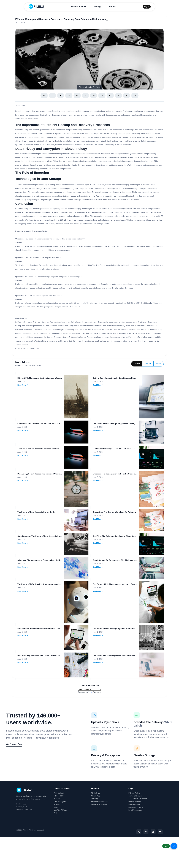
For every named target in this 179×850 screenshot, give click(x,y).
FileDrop (94, 799)
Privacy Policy (134, 793)
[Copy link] (118, 95)
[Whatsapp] (101, 95)
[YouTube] (160, 831)
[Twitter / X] (60, 95)
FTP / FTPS (59, 796)
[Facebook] (52, 95)
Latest (158, 364)
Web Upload (59, 793)
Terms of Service (135, 796)
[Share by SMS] (77, 95)
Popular (148, 364)
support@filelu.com (24, 809)
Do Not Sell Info (134, 802)
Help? (166, 846)
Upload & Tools (78, 7)
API (55, 813)
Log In (146, 7)
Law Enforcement (135, 810)
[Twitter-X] (138, 831)
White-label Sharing (99, 804)
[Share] (44, 95)
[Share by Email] (68, 95)
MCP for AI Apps (60, 810)
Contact (112, 7)
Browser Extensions (99, 802)
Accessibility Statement (137, 799)
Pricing (97, 7)
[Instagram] (153, 831)
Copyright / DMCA (135, 807)
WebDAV (57, 799)
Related (137, 364)
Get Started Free (14, 744)
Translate (97, 692)
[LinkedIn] (110, 95)
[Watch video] (126, 95)
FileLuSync (95, 793)
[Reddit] (93, 95)
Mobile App (95, 796)
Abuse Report (134, 804)
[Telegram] (85, 95)
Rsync (56, 807)
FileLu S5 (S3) (60, 802)
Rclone (56, 804)
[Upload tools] (135, 95)
